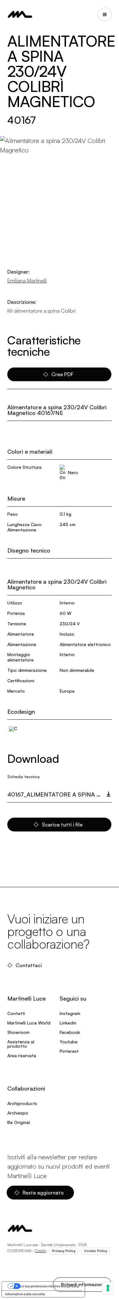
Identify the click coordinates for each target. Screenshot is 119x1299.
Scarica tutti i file (62, 824)
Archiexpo (17, 1112)
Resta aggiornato (43, 1192)
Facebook (70, 1032)
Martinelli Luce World (28, 1022)
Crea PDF (62, 374)
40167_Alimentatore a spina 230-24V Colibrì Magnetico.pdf (59, 794)
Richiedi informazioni (82, 1284)
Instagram (70, 1013)
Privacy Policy (64, 1251)
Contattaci (29, 965)
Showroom (18, 1032)
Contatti (16, 1013)
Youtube (68, 1041)
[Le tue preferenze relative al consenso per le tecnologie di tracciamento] (108, 1288)
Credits (40, 1250)
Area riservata (21, 1055)
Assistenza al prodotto (20, 1044)
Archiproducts (22, 1103)
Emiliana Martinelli (27, 280)
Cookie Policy (95, 1251)
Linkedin (68, 1022)
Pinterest (69, 1051)
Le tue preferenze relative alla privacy (49, 1286)
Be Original (18, 1122)
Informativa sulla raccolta (25, 1294)
